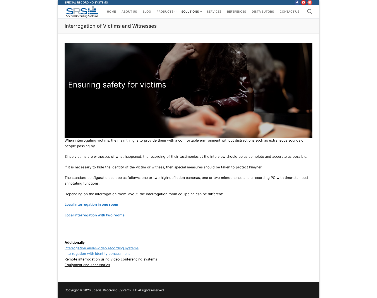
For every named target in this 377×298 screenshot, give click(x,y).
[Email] (309, 2)
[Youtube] (303, 2)
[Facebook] (297, 2)
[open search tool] (309, 11)
